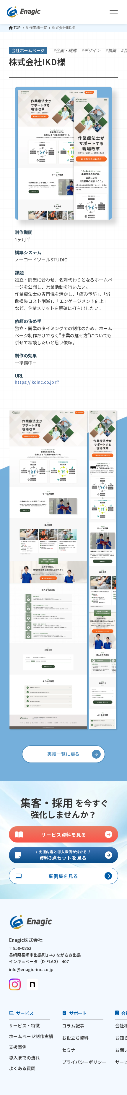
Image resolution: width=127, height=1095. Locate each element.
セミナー (71, 1050)
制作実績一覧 (36, 27)
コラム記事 (73, 1025)
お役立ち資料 (75, 1038)
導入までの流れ (24, 1057)
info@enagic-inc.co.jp (31, 969)
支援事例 (18, 1047)
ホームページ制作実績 (31, 1036)
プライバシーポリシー (84, 1062)
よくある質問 (22, 1068)
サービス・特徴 (24, 1025)
